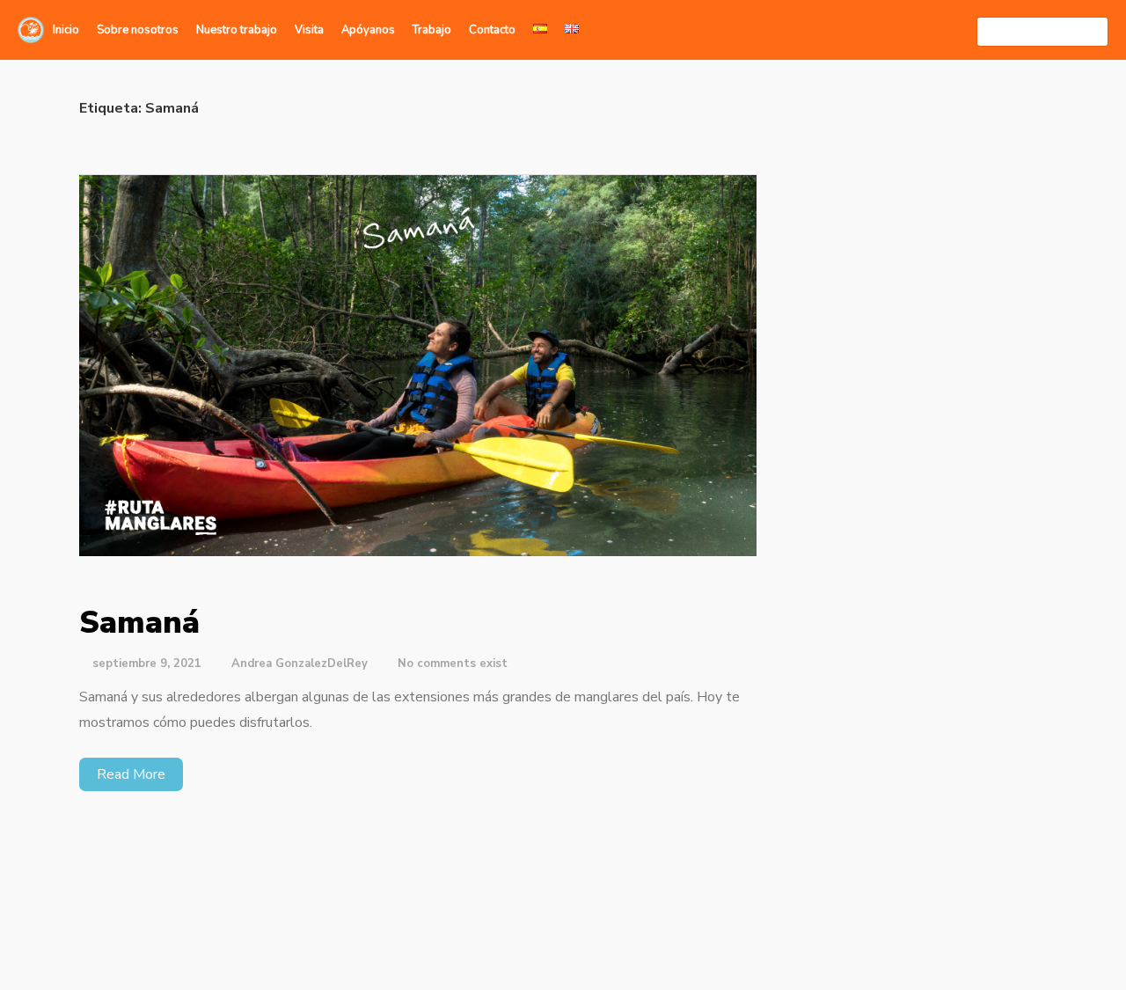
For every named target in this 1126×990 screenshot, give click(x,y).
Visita (309, 30)
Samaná (139, 623)
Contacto (492, 30)
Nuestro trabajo (236, 30)
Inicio (66, 30)
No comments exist (453, 663)
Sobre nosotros (138, 30)
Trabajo (432, 30)
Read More (131, 774)
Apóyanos (368, 30)
